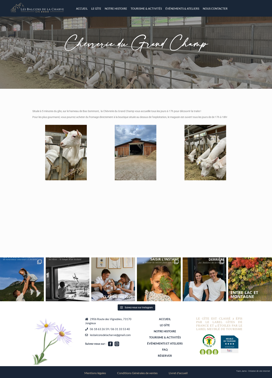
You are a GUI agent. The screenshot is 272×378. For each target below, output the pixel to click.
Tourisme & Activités (146, 8)
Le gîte (96, 8)
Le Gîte (165, 325)
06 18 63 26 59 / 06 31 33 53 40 (110, 329)
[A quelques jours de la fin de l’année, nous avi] (113, 279)
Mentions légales (95, 373)
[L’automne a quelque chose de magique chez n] (250, 279)
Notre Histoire (116, 8)
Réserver (165, 355)
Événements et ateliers (165, 343)
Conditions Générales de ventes (137, 373)
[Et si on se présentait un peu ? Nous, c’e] (204, 279)
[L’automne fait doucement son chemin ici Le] (159, 279)
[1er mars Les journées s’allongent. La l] (22, 279)
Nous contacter (215, 8)
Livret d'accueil (178, 373)
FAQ (165, 349)
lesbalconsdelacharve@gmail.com (110, 335)
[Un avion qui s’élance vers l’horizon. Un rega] (68, 279)
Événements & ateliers (182, 8)
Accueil (82, 8)
